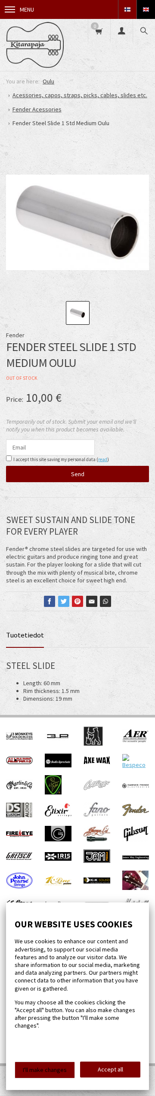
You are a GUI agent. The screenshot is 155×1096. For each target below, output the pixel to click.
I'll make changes (45, 1070)
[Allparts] (19, 762)
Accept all (110, 1069)
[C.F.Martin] (19, 788)
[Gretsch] (19, 858)
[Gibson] (135, 840)
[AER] (135, 741)
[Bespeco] (135, 765)
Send (77, 474)
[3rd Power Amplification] (58, 744)
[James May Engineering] (135, 857)
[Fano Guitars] (97, 815)
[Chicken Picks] (53, 792)
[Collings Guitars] (97, 788)
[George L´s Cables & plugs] (97, 840)
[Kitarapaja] (35, 45)
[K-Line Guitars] (58, 883)
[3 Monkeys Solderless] (19, 738)
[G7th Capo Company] (58, 839)
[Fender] (135, 814)
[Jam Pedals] (97, 861)
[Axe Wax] (97, 762)
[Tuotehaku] (144, 31)
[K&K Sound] (97, 881)
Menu (27, 9)
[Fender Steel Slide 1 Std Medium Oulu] (77, 222)
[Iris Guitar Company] (58, 858)
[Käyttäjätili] (121, 31)
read (102, 459)
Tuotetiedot (25, 635)
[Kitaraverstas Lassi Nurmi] (135, 888)
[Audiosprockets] (58, 765)
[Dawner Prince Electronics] (135, 786)
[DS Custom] (19, 815)
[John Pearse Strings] (19, 886)
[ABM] (93, 744)
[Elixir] (58, 814)
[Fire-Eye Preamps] (19, 836)
